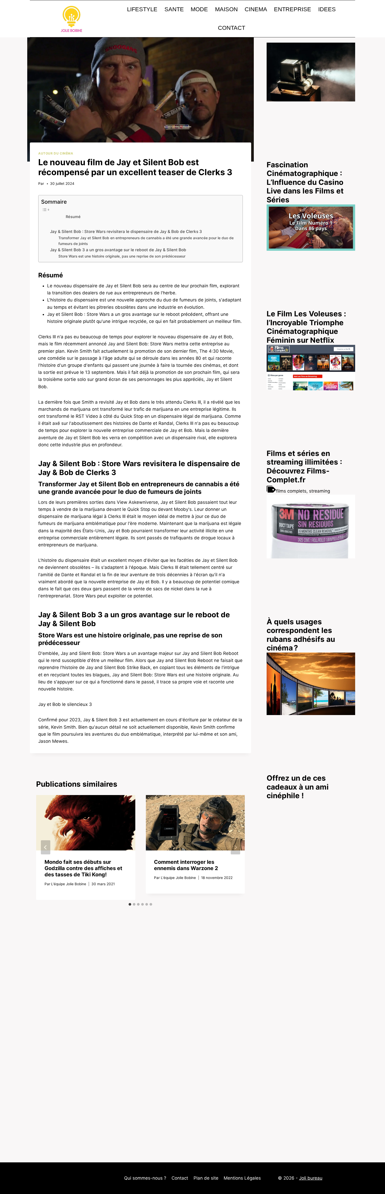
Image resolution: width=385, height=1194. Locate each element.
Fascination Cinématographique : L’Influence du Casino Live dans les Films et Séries (305, 182)
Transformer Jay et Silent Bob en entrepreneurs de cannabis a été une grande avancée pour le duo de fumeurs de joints (146, 241)
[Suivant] (235, 847)
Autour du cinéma (55, 153)
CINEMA (256, 9)
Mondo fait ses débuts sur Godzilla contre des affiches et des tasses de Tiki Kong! (83, 868)
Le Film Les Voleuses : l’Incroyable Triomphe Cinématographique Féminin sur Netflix (306, 327)
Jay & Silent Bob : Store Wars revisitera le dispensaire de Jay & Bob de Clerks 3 (126, 231)
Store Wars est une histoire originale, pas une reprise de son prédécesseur (121, 256)
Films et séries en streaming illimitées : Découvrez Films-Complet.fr (304, 466)
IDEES (327, 9)
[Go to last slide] (45, 847)
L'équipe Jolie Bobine (68, 884)
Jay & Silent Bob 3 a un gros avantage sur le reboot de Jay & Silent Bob (118, 249)
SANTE (174, 9)
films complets (291, 491)
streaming (319, 491)
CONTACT (231, 28)
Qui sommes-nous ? (145, 1178)
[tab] (130, 904)
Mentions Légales (242, 1178)
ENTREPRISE (292, 9)
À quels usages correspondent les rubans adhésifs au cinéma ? (301, 635)
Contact (180, 1178)
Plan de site (206, 1178)
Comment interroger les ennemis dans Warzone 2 (186, 865)
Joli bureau (310, 1178)
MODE (199, 9)
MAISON (226, 9)
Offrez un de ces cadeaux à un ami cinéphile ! (298, 787)
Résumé (73, 216)
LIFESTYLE (142, 9)
